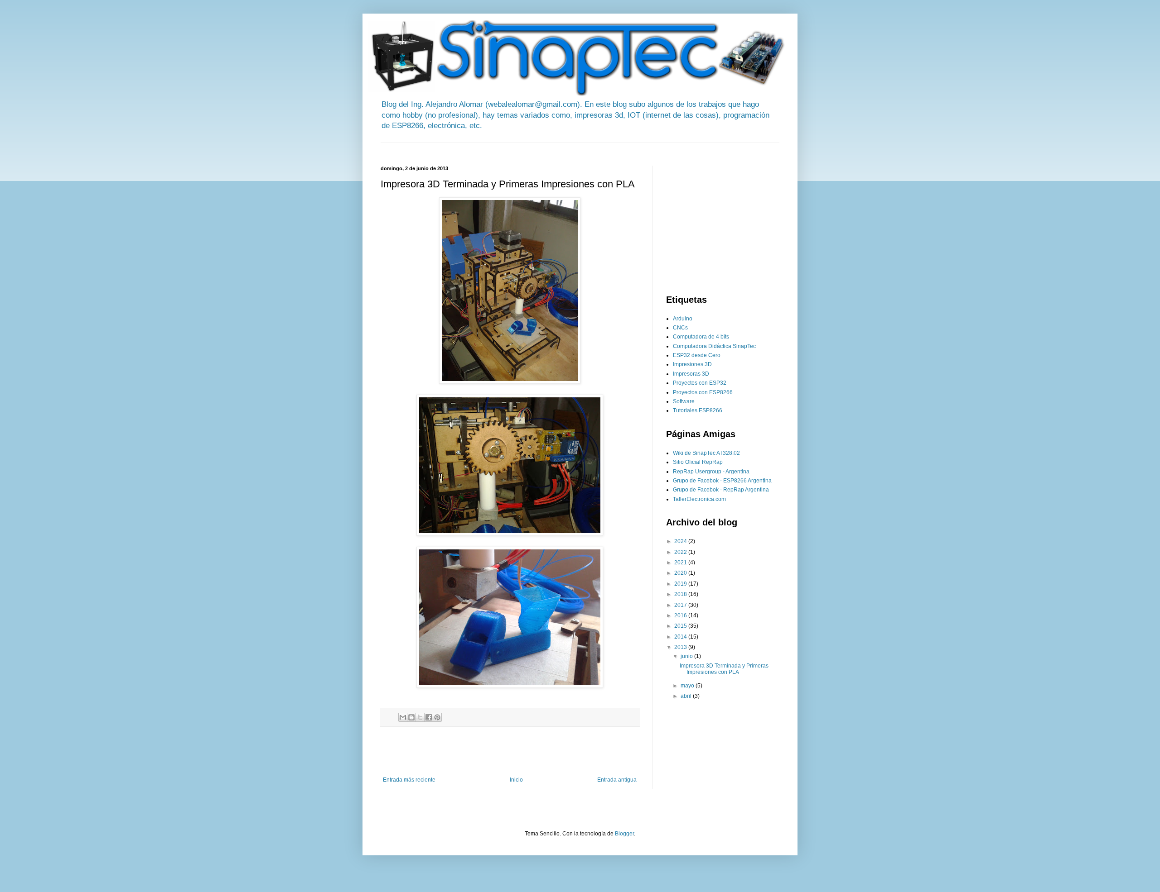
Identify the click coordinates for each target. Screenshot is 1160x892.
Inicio (516, 780)
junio (687, 656)
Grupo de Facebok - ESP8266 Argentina (722, 480)
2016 (681, 615)
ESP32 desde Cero (696, 355)
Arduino (682, 318)
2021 (681, 562)
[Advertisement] (545, 146)
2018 (681, 594)
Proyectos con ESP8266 (703, 392)
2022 (681, 552)
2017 (681, 605)
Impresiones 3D (692, 364)
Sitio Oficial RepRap (698, 462)
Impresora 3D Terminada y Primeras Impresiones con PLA (724, 669)
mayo (688, 685)
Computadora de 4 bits (701, 337)
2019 (681, 584)
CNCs (680, 327)
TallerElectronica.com (699, 499)
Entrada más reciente (409, 780)
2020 (681, 573)
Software (684, 401)
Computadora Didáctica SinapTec (714, 346)
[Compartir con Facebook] (428, 717)
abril (687, 696)
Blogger (624, 833)
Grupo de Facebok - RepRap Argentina (721, 490)
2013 (681, 647)
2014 (681, 637)
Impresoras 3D (691, 374)
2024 (681, 541)
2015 (681, 626)
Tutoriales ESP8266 (697, 410)
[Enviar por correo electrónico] (402, 717)
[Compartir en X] (420, 717)
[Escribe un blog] (411, 717)
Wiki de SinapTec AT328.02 (706, 453)
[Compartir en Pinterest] (437, 717)
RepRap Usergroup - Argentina (711, 471)
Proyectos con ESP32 (699, 383)
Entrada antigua (617, 780)
